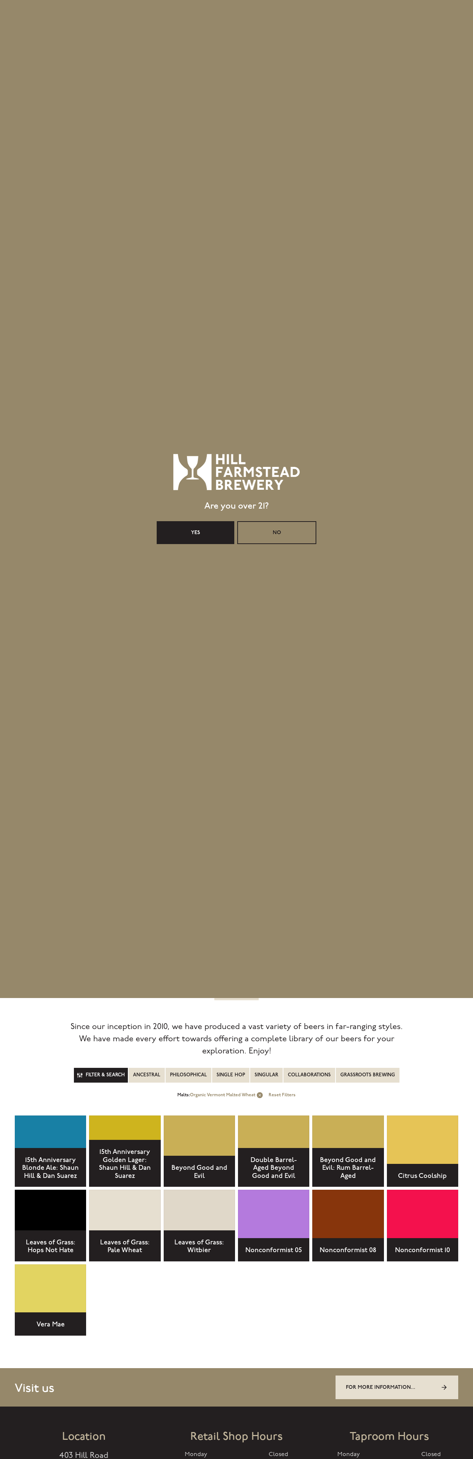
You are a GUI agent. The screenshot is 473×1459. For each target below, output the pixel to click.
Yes (195, 763)
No (277, 763)
